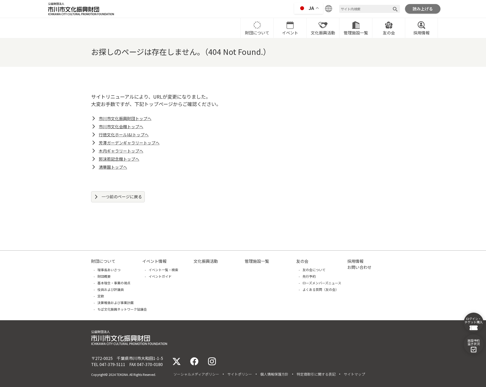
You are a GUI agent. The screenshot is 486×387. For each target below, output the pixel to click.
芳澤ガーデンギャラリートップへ (129, 143)
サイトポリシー (239, 374)
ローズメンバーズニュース (321, 283)
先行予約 (309, 276)
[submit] (395, 9)
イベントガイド (160, 276)
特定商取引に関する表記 (316, 374)
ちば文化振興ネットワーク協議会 (122, 309)
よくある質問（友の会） (320, 289)
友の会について (314, 269)
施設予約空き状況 (474, 342)
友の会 (389, 33)
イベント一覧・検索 (163, 269)
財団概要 (104, 276)
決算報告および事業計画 (115, 302)
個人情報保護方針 (274, 374)
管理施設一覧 (356, 33)
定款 (100, 296)
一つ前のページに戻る (122, 197)
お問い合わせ (359, 267)
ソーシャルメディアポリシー (196, 374)
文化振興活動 (323, 33)
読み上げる (423, 9)
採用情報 (421, 33)
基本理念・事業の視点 (113, 283)
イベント (290, 33)
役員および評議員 (110, 289)
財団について (257, 33)
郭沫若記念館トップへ (119, 159)
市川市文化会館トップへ (121, 126)
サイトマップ (354, 374)
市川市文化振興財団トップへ (125, 118)
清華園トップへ (113, 167)
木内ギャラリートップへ (121, 151)
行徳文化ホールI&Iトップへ (124, 135)
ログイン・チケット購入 (473, 320)
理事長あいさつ (108, 269)
